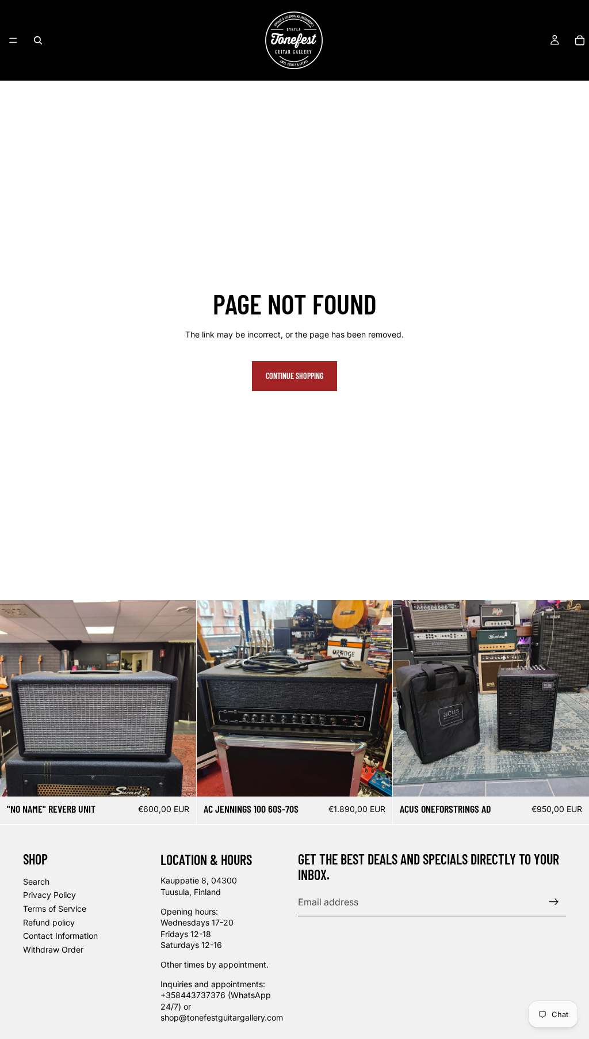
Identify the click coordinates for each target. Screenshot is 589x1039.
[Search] (38, 40)
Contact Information (60, 936)
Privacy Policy (49, 895)
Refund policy (49, 922)
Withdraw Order (53, 949)
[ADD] (178, 778)
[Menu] (13, 40)
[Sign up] (554, 902)
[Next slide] (179, 698)
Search (36, 881)
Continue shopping (294, 376)
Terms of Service (54, 908)
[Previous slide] (17, 698)
